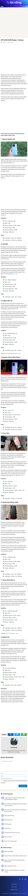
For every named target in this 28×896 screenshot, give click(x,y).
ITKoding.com (15, 893)
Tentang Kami (14, 886)
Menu (2, 6)
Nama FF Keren (8, 837)
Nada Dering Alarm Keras (10, 866)
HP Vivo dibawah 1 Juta (12, 633)
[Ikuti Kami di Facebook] (20, 879)
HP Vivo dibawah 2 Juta (17, 475)
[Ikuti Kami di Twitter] (25, 879)
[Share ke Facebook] (11, 734)
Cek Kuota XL (7, 828)
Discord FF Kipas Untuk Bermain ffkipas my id (15, 855)
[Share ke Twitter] (17, 734)
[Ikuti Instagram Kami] (22, 879)
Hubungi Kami (14, 884)
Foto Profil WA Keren (9, 815)
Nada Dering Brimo (8, 851)
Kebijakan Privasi (14, 889)
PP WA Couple (7, 824)
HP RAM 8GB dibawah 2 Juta (10, 274)
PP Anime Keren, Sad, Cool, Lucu (12, 832)
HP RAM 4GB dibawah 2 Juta (13, 353)
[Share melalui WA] (24, 734)
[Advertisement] (14, 23)
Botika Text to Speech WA (10, 841)
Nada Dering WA (8, 820)
